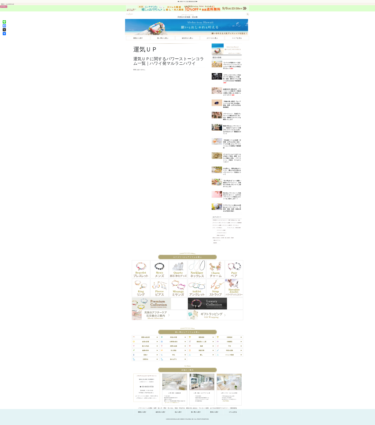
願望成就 (201, 337)
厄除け (145, 355)
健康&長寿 (145, 350)
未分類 (222, 237)
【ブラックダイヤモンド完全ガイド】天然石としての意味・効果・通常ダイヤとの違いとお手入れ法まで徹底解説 (232, 78)
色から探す (178, 412)
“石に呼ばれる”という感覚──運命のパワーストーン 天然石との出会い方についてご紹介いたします (232, 183)
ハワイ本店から (219, 227)
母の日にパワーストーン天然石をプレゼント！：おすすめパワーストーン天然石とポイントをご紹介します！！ (232, 196)
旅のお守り (173, 359)
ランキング (229, 227)
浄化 (173, 355)
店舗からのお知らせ (221, 235)
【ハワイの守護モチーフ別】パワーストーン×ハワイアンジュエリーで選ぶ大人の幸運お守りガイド (232, 65)
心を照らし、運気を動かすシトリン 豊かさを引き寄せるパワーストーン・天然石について (232, 171)
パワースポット (236, 225)
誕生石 (228, 237)
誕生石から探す (160, 412)
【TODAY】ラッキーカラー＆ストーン (220, 220)
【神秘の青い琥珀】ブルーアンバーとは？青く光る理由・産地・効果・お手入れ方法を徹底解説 (232, 104)
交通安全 (145, 359)
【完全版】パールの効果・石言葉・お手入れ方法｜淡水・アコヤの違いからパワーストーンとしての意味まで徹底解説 (232, 144)
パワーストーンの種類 (216, 225)
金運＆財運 (145, 341)
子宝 (229, 346)
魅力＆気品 (145, 346)
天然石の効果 (238, 227)
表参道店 (215, 242)
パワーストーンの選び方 (227, 225)
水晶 (225, 237)
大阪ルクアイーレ (216, 240)
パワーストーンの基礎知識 (236, 222)
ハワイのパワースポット (221, 232)
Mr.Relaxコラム (234, 220)
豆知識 (232, 237)
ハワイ (213, 227)
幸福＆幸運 (173, 337)
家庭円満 (201, 350)
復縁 (201, 346)
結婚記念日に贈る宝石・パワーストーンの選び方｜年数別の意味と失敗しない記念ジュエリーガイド (232, 92)
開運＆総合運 (145, 337)
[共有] (4, 34)
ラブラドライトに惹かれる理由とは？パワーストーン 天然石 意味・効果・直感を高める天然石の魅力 (232, 208)
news (239, 220)
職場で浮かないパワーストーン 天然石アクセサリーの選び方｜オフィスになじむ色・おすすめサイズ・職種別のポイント (232, 129)
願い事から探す (196, 412)
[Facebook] (4, 26)
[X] (4, 30)
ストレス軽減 (229, 355)
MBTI (229, 220)
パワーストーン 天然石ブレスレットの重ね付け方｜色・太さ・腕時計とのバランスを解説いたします (232, 116)
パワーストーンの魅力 (221, 230)
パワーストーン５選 (216, 222)
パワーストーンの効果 (225, 222)
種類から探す (142, 412)
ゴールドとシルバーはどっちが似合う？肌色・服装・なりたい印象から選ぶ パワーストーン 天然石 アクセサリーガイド (232, 158)
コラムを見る (233, 412)
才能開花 (229, 341)
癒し (201, 355)
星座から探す (214, 412)
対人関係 (173, 350)
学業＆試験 (229, 350)
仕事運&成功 (173, 341)
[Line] (4, 22)
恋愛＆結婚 (173, 346)
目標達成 (229, 337)
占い (233, 227)
